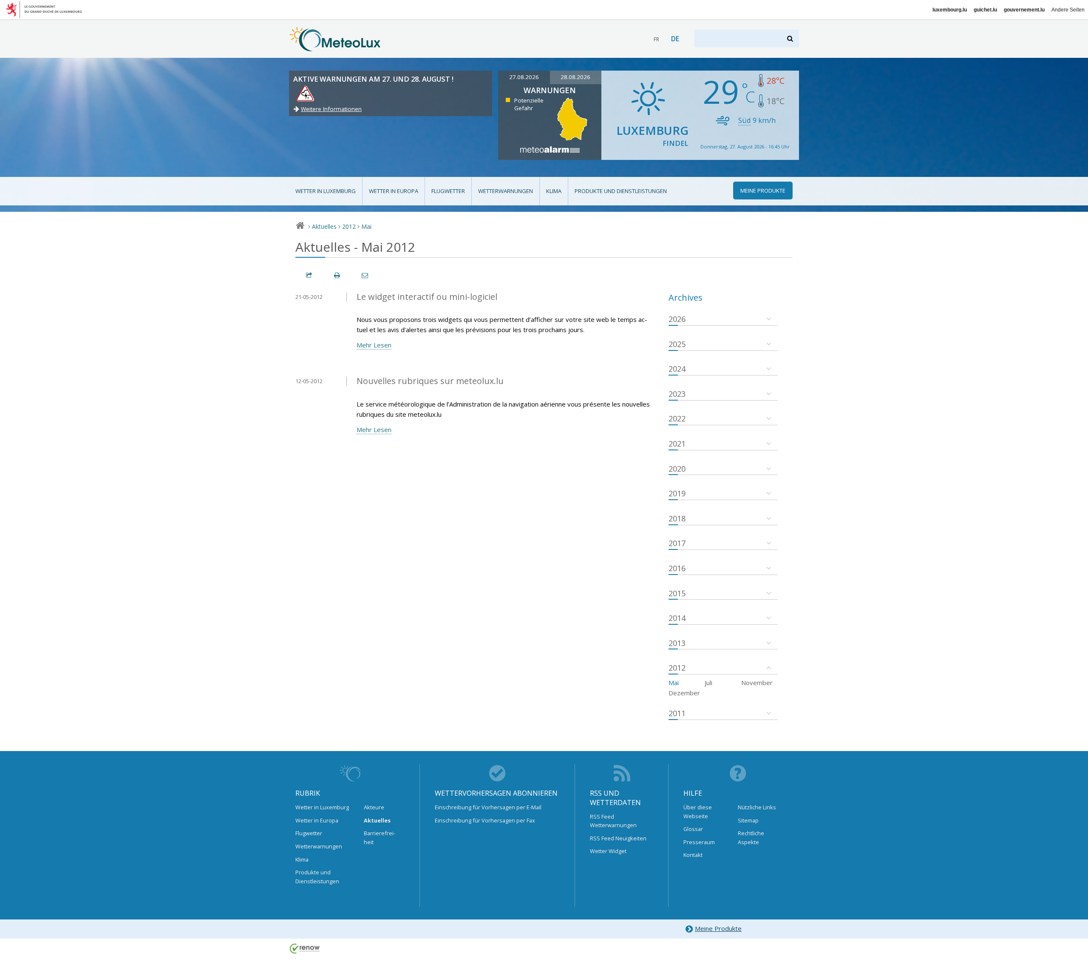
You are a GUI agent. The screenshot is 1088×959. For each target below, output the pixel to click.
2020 (677, 469)
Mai (366, 226)
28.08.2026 (575, 77)
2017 (677, 543)
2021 (677, 443)
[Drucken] (337, 275)
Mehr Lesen (374, 345)
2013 (677, 643)
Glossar (693, 829)
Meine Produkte (718, 928)
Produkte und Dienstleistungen (621, 191)
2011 (677, 713)
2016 (677, 568)
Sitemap (748, 820)
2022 (677, 418)
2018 (677, 518)
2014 (677, 618)
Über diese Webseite (697, 811)
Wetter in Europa (393, 191)
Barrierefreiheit (379, 837)
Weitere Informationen (331, 109)
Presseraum (699, 842)
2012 (349, 226)
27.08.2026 (524, 77)
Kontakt (693, 855)
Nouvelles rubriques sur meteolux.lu (430, 381)
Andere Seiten (1068, 10)
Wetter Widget (608, 851)
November (757, 682)
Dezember (684, 693)
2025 (677, 344)
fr (656, 39)
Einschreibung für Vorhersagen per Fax (485, 820)
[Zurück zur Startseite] (335, 47)
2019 (677, 493)
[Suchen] (790, 38)
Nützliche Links (757, 807)
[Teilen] (309, 275)
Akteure (374, 807)
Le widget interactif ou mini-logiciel (427, 296)
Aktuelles (324, 226)
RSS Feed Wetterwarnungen (613, 821)
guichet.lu (985, 10)
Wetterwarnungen (505, 191)
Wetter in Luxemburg (325, 191)
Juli (708, 682)
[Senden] (365, 275)
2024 (677, 369)
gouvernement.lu (1024, 10)
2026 (677, 319)
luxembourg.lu (949, 10)
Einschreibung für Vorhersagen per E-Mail (488, 807)
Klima (553, 191)
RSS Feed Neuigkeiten (618, 838)
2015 (677, 593)
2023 (677, 394)
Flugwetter (448, 191)
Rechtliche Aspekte (751, 837)
